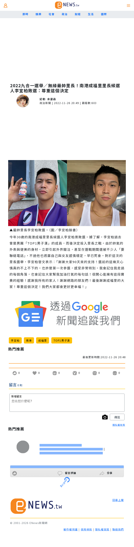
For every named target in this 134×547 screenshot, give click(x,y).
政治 (64, 14)
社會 (51, 14)
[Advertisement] (67, 52)
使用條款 (86, 529)
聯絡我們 (118, 529)
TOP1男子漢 (61, 340)
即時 (25, 14)
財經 (78, 14)
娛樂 (38, 14)
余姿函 (51, 99)
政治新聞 (45, 103)
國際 (104, 14)
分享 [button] (109, 473)
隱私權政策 (118, 424)
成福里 (42, 340)
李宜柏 (15, 340)
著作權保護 (70, 529)
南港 (29, 340)
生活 (91, 14)
